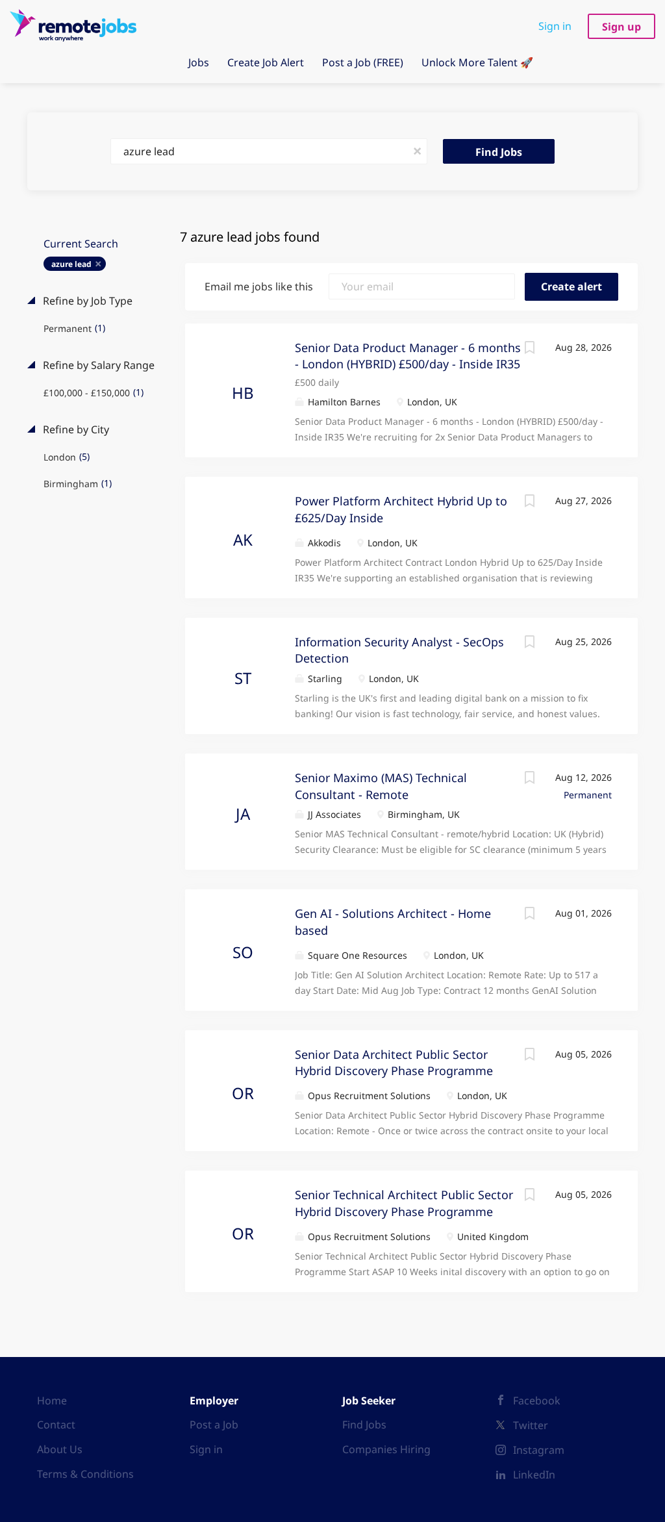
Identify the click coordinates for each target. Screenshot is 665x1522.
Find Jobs (498, 152)
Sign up (621, 26)
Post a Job (214, 1424)
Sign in (554, 26)
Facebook (536, 1400)
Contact (56, 1424)
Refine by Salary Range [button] (97, 365)
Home (52, 1400)
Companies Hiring (386, 1449)
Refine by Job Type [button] (86, 301)
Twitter (530, 1425)
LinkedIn (534, 1474)
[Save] (529, 349)
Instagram (538, 1450)
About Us (59, 1449)
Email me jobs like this (259, 286)
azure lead (71, 264)
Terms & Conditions (85, 1474)
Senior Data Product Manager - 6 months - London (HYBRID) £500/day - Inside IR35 (408, 356)
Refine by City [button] (74, 429)
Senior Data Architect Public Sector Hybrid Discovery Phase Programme (394, 1062)
